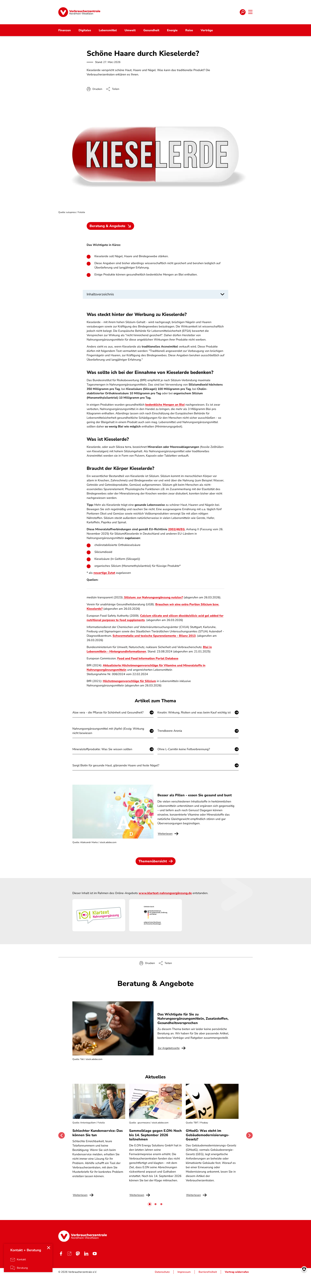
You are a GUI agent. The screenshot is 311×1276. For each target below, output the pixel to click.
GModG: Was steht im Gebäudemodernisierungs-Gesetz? (207, 1135)
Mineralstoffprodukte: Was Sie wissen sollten (102, 749)
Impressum (184, 1272)
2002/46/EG (176, 529)
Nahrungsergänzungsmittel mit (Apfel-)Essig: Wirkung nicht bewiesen (108, 731)
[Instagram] (69, 1253)
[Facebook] (61, 1253)
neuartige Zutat (104, 573)
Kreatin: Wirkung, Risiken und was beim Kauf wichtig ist (194, 712)
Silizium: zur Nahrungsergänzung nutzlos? (153, 597)
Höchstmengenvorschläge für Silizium (129, 681)
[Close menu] (49, 1248)
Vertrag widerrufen (237, 1272)
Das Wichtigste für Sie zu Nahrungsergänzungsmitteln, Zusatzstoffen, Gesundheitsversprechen (192, 1018)
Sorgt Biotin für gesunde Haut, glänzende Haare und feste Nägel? (115, 765)
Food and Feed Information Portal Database (147, 658)
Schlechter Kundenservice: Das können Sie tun (97, 1132)
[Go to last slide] (61, 1135)
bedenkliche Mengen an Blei (165, 405)
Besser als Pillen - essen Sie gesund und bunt (194, 795)
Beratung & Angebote (107, 226)
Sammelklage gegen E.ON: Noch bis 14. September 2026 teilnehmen (155, 1135)
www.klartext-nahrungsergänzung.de (165, 893)
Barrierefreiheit (208, 1272)
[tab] (150, 1204)
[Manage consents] (304, 1269)
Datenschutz (162, 1272)
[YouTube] (94, 1253)
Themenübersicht (152, 861)
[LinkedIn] (86, 1253)
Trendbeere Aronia (169, 731)
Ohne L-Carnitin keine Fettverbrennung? (183, 749)
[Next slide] (249, 1135)
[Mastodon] (78, 1253)
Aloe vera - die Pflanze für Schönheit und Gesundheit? (108, 712)
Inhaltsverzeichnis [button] (100, 294)
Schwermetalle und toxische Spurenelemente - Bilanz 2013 (154, 636)
